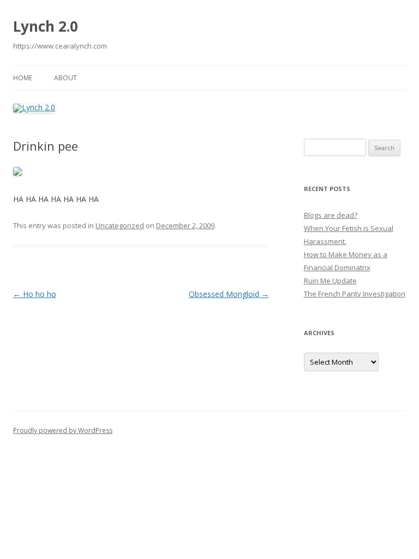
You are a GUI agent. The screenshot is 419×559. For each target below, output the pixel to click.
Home (22, 77)
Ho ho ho (34, 294)
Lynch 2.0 (45, 26)
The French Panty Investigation (354, 294)
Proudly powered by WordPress (62, 430)
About (65, 77)
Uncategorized (119, 225)
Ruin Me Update (330, 281)
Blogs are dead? (330, 215)
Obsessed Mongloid (229, 294)
